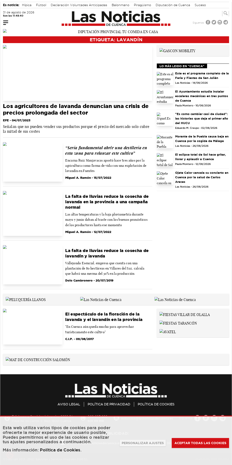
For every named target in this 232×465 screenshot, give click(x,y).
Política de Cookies (156, 404)
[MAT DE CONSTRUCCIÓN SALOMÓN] (38, 359)
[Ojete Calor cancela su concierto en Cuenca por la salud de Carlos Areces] (165, 178)
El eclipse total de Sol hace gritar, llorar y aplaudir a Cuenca (200, 157)
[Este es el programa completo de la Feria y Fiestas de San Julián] (165, 78)
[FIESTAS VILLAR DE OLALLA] (185, 314)
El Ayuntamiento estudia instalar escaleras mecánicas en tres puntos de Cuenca (201, 96)
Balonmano (120, 5)
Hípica (26, 5)
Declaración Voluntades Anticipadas (79, 5)
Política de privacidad (109, 404)
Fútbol (41, 5)
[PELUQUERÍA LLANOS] (26, 299)
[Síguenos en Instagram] (220, 23)
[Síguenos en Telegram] (226, 23)
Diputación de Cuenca (173, 5)
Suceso (200, 5)
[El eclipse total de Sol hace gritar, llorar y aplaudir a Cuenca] (165, 159)
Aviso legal (69, 404)
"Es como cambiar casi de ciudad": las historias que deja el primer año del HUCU (201, 118)
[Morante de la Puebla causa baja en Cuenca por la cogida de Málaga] (165, 141)
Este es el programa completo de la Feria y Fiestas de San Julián (202, 75)
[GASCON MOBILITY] (177, 50)
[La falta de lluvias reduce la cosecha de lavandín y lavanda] (33, 265)
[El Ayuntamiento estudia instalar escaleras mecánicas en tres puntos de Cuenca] (165, 96)
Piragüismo (142, 5)
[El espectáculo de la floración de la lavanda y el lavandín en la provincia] (33, 327)
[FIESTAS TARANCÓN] (178, 323)
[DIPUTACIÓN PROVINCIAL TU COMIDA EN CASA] (116, 31)
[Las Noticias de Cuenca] (116, 18)
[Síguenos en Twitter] (214, 23)
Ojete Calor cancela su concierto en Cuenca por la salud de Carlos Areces (201, 177)
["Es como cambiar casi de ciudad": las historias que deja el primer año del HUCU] (165, 119)
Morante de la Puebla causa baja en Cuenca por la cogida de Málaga (202, 138)
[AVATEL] (168, 331)
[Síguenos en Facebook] (208, 23)
